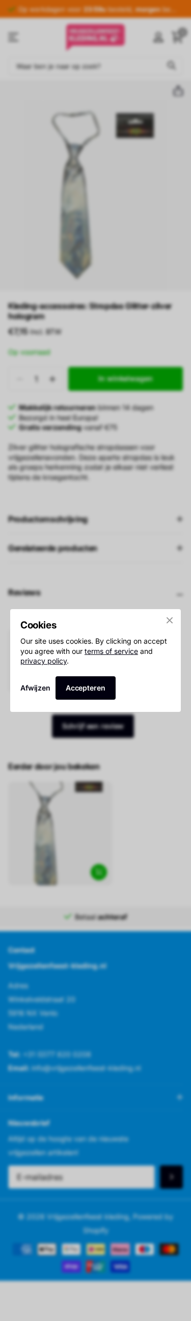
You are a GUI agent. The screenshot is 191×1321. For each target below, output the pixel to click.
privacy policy (43, 660)
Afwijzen (35, 687)
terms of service (111, 650)
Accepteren (85, 687)
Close (169, 620)
